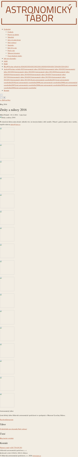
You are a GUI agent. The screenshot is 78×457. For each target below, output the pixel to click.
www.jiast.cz (37, 456)
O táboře (10, 32)
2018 (50, 66)
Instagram (9, 419)
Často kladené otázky (15, 56)
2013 (67, 66)
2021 (39, 66)
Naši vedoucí (12, 42)
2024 (29, 66)
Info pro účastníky (12, 429)
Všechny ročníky (15, 69)
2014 (63, 66)
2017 (53, 66)
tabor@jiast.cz (15, 124)
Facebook (3, 419)
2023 (33, 66)
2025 (26, 66)
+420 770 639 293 (16, 447)
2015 (60, 66)
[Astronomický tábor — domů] (39, 25)
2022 (36, 66)
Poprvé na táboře (13, 34)
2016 (56, 66)
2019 (46, 66)
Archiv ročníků (8, 438)
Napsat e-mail (4, 447)
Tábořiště (11, 37)
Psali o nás (11, 50)
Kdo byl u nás (12, 48)
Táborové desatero (14, 53)
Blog (1, 438)
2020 (43, 66)
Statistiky (11, 45)
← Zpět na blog (5, 100)
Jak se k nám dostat (14, 40)
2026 (22, 66)
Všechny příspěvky (14, 66)
